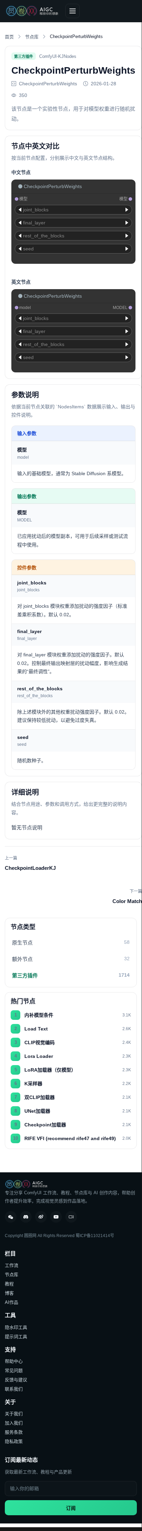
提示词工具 (16, 1336)
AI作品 (11, 1302)
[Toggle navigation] (72, 11)
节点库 (32, 36)
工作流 (11, 1265)
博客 (9, 1293)
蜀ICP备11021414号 (95, 1235)
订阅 (71, 1508)
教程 (9, 1283)
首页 (9, 36)
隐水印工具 (16, 1327)
